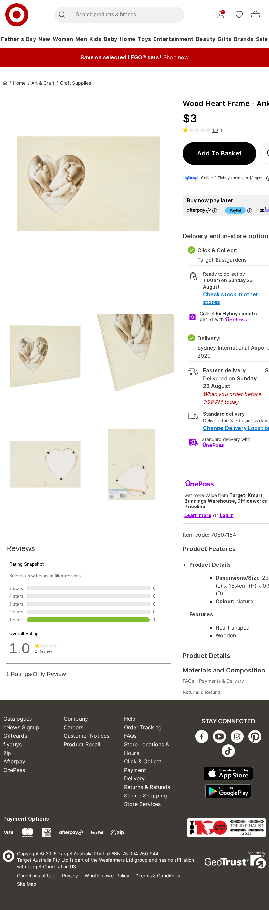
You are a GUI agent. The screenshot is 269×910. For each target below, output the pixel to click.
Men (81, 39)
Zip (7, 753)
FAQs (130, 736)
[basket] (255, 14)
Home (127, 39)
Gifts (224, 39)
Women (63, 39)
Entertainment (173, 39)
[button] (220, 153)
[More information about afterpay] (214, 210)
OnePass (14, 770)
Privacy (70, 875)
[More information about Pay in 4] (249, 210)
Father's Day (18, 39)
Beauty (206, 39)
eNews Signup (21, 727)
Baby (110, 39)
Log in (227, 515)
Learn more (197, 515)
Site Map (26, 884)
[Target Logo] (16, 14)
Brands (244, 39)
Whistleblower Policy (107, 875)
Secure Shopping (145, 795)
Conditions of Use (36, 875)
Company (76, 718)
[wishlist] (239, 14)
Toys (144, 39)
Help (130, 718)
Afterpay (14, 761)
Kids (95, 39)
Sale (262, 39)
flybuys (12, 744)
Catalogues (17, 718)
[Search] (61, 15)
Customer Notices (86, 736)
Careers (73, 727)
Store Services (142, 804)
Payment (135, 770)
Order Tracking (143, 727)
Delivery (134, 778)
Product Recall (82, 744)
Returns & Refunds (147, 787)
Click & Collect (142, 761)
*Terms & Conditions (158, 875)
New (44, 39)
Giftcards (15, 736)
